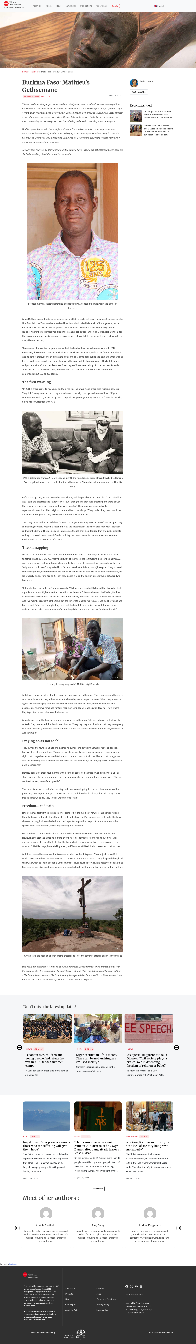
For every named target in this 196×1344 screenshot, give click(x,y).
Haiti (86, 1137)
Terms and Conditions (107, 1299)
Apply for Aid (101, 5)
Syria (144, 1137)
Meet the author (138, 91)
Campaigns (70, 5)
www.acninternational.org (43, 1332)
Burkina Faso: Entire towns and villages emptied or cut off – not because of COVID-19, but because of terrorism (158, 130)
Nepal (35, 1137)
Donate (114, 6)
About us (37, 5)
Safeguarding (103, 1309)
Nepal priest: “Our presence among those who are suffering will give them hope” (46, 1146)
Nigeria (38, 1049)
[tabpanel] (47, 1046)
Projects (48, 5)
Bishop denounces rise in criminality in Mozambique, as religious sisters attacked (148, 1058)
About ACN (70, 1288)
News (58, 5)
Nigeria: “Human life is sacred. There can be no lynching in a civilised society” (45, 1058)
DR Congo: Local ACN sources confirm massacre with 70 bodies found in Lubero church (158, 114)
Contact (100, 1288)
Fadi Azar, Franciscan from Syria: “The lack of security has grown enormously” (148, 1146)
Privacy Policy (103, 1304)
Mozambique (142, 1049)
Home (25, 71)
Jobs (99, 1293)
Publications (86, 5)
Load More (98, 1188)
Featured (33, 71)
